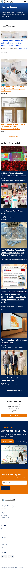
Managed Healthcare (16, 50)
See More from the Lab (13, 390)
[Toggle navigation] (25, 1)
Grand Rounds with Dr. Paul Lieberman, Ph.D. (12, 379)
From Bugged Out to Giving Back (12, 212)
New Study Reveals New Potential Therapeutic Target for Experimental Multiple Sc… (13, 127)
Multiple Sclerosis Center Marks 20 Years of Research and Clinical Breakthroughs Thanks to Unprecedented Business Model (14, 297)
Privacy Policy (4, 564)
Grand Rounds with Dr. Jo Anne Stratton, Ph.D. (14, 341)
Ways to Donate (7, 441)
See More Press (13, 136)
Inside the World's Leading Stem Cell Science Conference (13, 174)
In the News (4, 544)
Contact (3, 532)
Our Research (4, 547)
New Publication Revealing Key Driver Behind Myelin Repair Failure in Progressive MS (13, 252)
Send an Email (14, 415)
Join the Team (21, 441)
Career (2, 528)
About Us (3, 541)
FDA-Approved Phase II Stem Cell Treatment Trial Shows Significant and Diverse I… (13, 43)
